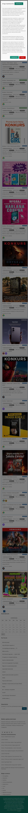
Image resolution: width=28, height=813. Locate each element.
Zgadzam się (19, 3)
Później (22, 57)
